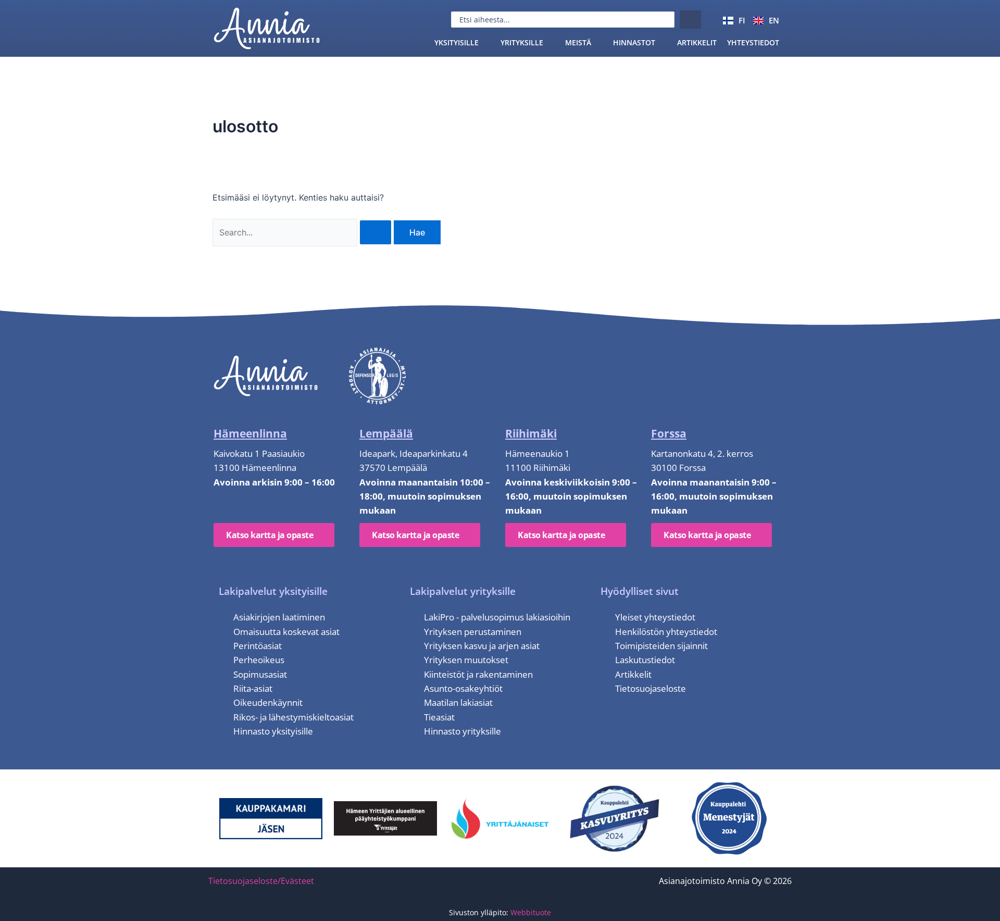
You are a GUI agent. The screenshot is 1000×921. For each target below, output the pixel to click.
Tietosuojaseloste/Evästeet (261, 881)
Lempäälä (386, 433)
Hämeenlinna (250, 433)
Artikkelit (697, 42)
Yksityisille (456, 42)
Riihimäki (531, 433)
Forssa (668, 433)
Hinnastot (634, 42)
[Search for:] (303, 232)
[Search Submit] (375, 232)
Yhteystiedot (753, 42)
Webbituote (530, 912)
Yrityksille (522, 42)
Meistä (578, 42)
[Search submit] (690, 19)
